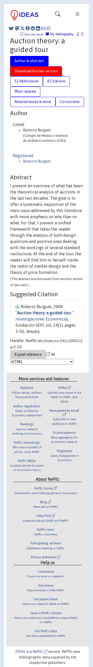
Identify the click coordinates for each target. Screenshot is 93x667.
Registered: (23, 155)
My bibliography (61, 34)
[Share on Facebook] (28, 28)
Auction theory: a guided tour (44, 312)
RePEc (38, 651)
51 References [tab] (26, 81)
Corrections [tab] (70, 102)
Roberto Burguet (37, 161)
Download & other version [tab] (36, 71)
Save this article (33, 34)
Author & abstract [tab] (29, 61)
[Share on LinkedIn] (38, 28)
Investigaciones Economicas (42, 319)
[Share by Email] (43, 28)
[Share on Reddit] (33, 28)
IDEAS (20, 651)
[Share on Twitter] (22, 28)
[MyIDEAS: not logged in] (79, 34)
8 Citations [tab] (56, 81)
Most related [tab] (25, 91)
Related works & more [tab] (32, 102)
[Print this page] (48, 28)
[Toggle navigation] (57, 15)
